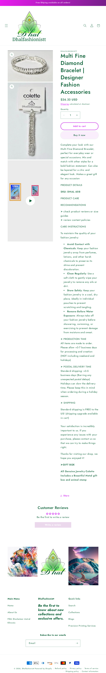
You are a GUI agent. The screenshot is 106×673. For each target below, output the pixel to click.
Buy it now (79, 135)
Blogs (71, 619)
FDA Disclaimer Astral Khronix (19, 620)
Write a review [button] (53, 524)
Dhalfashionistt (28, 668)
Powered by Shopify (43, 668)
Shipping (65, 104)
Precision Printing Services (82, 625)
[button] (6, 25)
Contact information (90, 671)
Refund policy (61, 668)
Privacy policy (76, 668)
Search (71, 605)
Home (11, 605)
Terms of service (91, 668)
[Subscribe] (77, 643)
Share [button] (66, 495)
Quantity (65, 109)
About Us (12, 612)
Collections (74, 612)
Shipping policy (72, 671)
